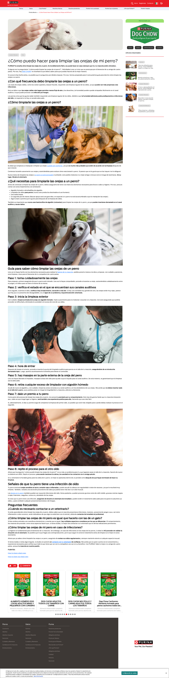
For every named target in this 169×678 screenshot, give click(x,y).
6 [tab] (66, 614)
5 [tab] (64, 614)
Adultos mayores (148, 47)
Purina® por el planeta (111, 8)
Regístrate (142, 3)
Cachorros (5, 628)
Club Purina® (42, 8)
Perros (21, 8)
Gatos (31, 8)
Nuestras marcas (57, 8)
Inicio (136, 3)
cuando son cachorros (54, 166)
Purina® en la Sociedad (56, 631)
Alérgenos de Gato (54, 635)
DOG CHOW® (27, 71)
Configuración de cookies (129, 673)
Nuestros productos (74, 8)
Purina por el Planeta (55, 641)
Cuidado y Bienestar (8, 641)
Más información (38, 676)
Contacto (150, 3)
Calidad (51, 654)
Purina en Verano (54, 638)
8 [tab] (70, 614)
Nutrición (5, 638)
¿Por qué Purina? (54, 648)
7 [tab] (68, 614)
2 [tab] (58, 614)
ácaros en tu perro (17, 493)
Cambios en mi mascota (9, 644)
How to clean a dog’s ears (17, 553)
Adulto (130, 47)
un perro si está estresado (44, 175)
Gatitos (138, 47)
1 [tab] (56, 614)
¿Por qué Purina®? (129, 8)
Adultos (4, 631)
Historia (51, 657)
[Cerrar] (166, 673)
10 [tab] (75, 614)
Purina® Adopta (145, 8)
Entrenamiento (7, 648)
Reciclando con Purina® (56, 644)
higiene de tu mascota (65, 272)
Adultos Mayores (31, 635)
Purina (51, 624)
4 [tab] (62, 614)
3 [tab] (60, 614)
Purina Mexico (33, 12)
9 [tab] (72, 614)
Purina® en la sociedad (92, 8)
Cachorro (159, 47)
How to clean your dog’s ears (18, 556)
